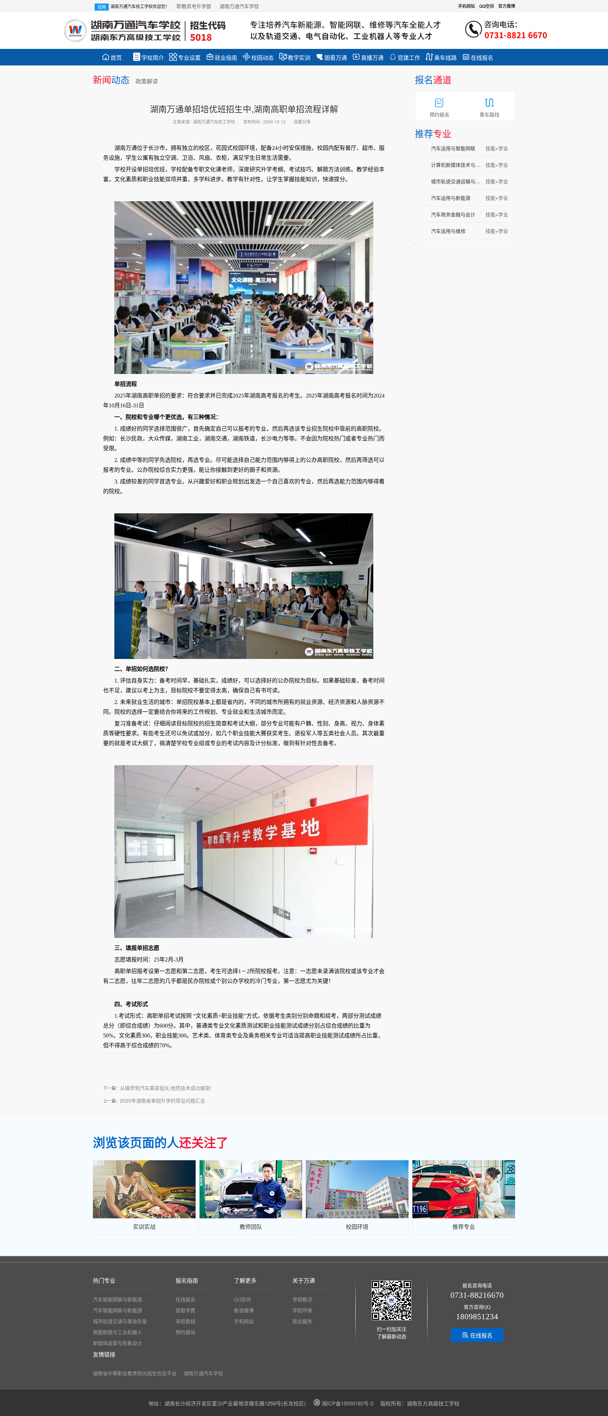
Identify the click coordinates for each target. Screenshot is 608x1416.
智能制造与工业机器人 (117, 1332)
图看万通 (331, 57)
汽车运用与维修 (469, 230)
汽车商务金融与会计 (469, 214)
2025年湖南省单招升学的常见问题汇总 (162, 1100)
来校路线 (185, 1321)
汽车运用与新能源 (469, 197)
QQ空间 (486, 6)
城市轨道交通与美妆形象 (120, 1321)
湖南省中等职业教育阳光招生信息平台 (135, 1373)
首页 (112, 57)
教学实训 (294, 57)
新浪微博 (244, 1310)
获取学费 (185, 1310)
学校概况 (302, 1299)
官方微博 (506, 6)
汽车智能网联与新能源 (117, 1299)
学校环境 (302, 1310)
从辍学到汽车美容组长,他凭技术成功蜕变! (165, 1087)
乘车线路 (441, 57)
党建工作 (404, 57)
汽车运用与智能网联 (469, 148)
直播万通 (368, 57)
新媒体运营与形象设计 (117, 1343)
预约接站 (185, 1332)
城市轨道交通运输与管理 (469, 181)
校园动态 (258, 57)
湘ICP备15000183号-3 (343, 1403)
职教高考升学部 (195, 5)
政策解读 (146, 81)
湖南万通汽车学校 (239, 5)
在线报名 (477, 57)
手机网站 (466, 6)
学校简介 (148, 57)
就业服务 (302, 1321)
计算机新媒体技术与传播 (469, 164)
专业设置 (185, 57)
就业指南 (221, 57)
